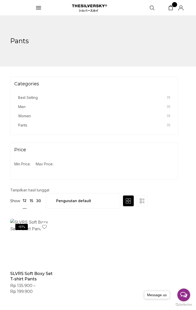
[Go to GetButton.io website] (184, 304)
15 (31, 201)
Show (15, 201)
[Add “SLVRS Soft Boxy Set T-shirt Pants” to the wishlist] (44, 227)
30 (38, 201)
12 (25, 200)
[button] (38, 8)
